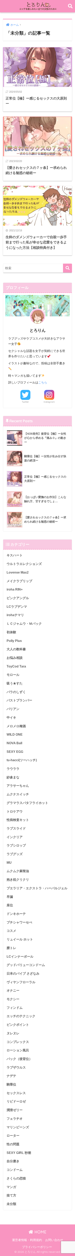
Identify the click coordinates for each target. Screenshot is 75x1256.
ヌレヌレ (13, 1033)
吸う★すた (15, 683)
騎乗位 (11, 1084)
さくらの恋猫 (16, 1178)
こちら (42, 382)
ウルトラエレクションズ (24, 564)
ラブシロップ (16, 845)
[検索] (67, 268)
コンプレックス (18, 1042)
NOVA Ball (14, 743)
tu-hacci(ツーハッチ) (22, 760)
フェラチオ (15, 1118)
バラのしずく (16, 692)
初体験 (11, 632)
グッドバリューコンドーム (26, 965)
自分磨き (13, 1161)
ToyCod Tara (16, 666)
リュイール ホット (20, 939)
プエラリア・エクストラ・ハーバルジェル (37, 888)
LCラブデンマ (17, 606)
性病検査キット (18, 820)
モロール (13, 674)
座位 (10, 905)
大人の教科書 (16, 649)
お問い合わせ (54, 1240)
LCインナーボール (20, 956)
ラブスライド (16, 828)
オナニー (13, 990)
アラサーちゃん (18, 785)
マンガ (11, 1187)
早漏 (10, 896)
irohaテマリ (15, 615)
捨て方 (11, 1195)
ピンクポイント (18, 1024)
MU (9, 862)
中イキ (11, 717)
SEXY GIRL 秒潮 (19, 1152)
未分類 (11, 1204)
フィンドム (15, 1007)
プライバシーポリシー (37, 1247)
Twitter (25, 401)
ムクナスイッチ (18, 794)
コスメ (11, 930)
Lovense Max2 (18, 572)
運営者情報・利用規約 (27, 1240)
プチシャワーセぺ (19, 922)
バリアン (13, 709)
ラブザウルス (16, 1067)
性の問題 (13, 1144)
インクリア (15, 837)
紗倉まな (13, 777)
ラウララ (13, 768)
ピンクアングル (18, 598)
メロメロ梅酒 (16, 726)
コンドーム (15, 1169)
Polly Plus (14, 640)
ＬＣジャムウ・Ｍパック (24, 623)
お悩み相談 (15, 657)
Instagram (49, 401)
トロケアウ (15, 811)
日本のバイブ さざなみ (23, 973)
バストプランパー (19, 700)
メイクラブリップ (19, 581)
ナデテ (11, 1076)
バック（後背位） (19, 1059)
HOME (39, 1231)
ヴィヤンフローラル (21, 982)
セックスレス (16, 1093)
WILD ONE (15, 734)
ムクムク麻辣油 (18, 871)
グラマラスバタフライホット (27, 803)
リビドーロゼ (16, 1101)
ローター (13, 1135)
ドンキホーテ (16, 913)
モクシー (13, 999)
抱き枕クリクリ (18, 879)
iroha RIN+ (15, 589)
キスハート (15, 555)
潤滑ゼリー (15, 1110)
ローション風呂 (18, 1050)
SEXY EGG (15, 751)
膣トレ (11, 948)
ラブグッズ (15, 854)
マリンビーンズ (18, 1127)
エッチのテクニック (21, 1016)
